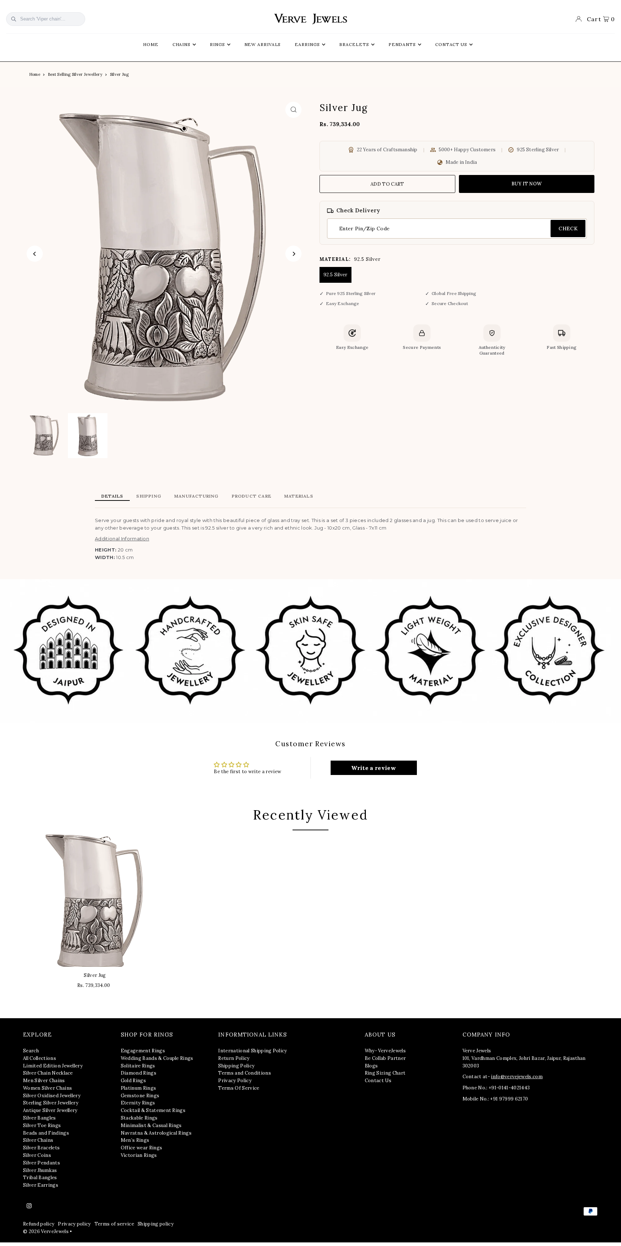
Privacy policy (74, 1224)
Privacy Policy (235, 1080)
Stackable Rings (139, 1118)
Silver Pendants (41, 1163)
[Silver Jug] (94, 900)
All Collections (39, 1058)
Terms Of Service (238, 1088)
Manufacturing (196, 496)
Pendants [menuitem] (402, 44)
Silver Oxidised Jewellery (51, 1096)
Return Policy (233, 1058)
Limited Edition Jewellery (53, 1066)
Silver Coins (37, 1155)
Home (34, 74)
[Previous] (35, 254)
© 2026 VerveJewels (46, 1231)
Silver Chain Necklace (48, 1073)
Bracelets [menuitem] (354, 44)
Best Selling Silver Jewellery (75, 74)
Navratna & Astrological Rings (156, 1133)
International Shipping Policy (252, 1051)
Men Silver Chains (44, 1080)
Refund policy (38, 1224)
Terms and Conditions (244, 1073)
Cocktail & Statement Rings (153, 1110)
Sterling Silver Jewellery (50, 1103)
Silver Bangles (39, 1118)
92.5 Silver (335, 275)
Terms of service (114, 1224)
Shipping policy (156, 1224)
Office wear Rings (141, 1148)
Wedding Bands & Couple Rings (157, 1058)
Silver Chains (38, 1140)
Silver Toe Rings (42, 1125)
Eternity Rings (138, 1103)
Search (31, 1051)
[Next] (293, 254)
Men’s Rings (135, 1140)
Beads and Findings (46, 1133)
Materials (298, 496)
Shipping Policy (236, 1066)
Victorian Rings (139, 1155)
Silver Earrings (40, 1185)
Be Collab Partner (385, 1058)
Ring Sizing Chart (385, 1073)
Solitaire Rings (138, 1066)
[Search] (13, 19)
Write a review (373, 767)
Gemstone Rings (140, 1096)
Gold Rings (133, 1080)
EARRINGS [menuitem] (307, 44)
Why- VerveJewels (385, 1051)
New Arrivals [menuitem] (262, 44)
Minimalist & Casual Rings (151, 1125)
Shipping (148, 496)
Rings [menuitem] (217, 44)
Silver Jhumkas (40, 1170)
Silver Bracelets (41, 1148)
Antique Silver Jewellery (50, 1110)
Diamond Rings (138, 1073)
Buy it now (526, 184)
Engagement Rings (143, 1051)
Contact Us (378, 1080)
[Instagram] (29, 1206)
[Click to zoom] (293, 110)
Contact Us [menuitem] (451, 44)
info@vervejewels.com (517, 1077)
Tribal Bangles (40, 1178)
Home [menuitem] (150, 44)
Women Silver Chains (47, 1088)
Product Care (251, 496)
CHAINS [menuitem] (181, 44)
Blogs (371, 1066)
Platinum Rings (138, 1088)
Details (112, 496)
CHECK (568, 228)
